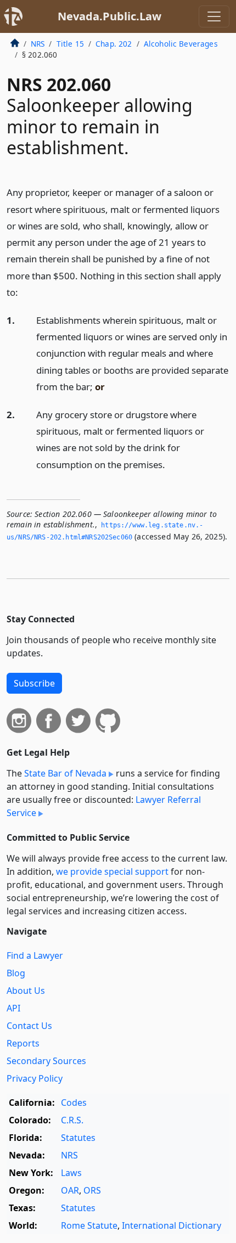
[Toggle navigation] (214, 16)
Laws (71, 1173)
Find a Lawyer (35, 955)
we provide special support (112, 871)
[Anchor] (24, 291)
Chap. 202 (113, 43)
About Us (26, 991)
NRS (37, 43)
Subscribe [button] (34, 683)
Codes (74, 1102)
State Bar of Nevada (65, 773)
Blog (16, 973)
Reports (23, 1043)
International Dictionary (171, 1225)
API (13, 1008)
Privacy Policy (35, 1078)
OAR (70, 1190)
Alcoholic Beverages (181, 43)
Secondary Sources (46, 1061)
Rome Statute (89, 1225)
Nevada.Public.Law (109, 16)
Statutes (78, 1138)
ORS (92, 1190)
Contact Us (29, 1026)
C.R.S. (72, 1120)
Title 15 (70, 43)
